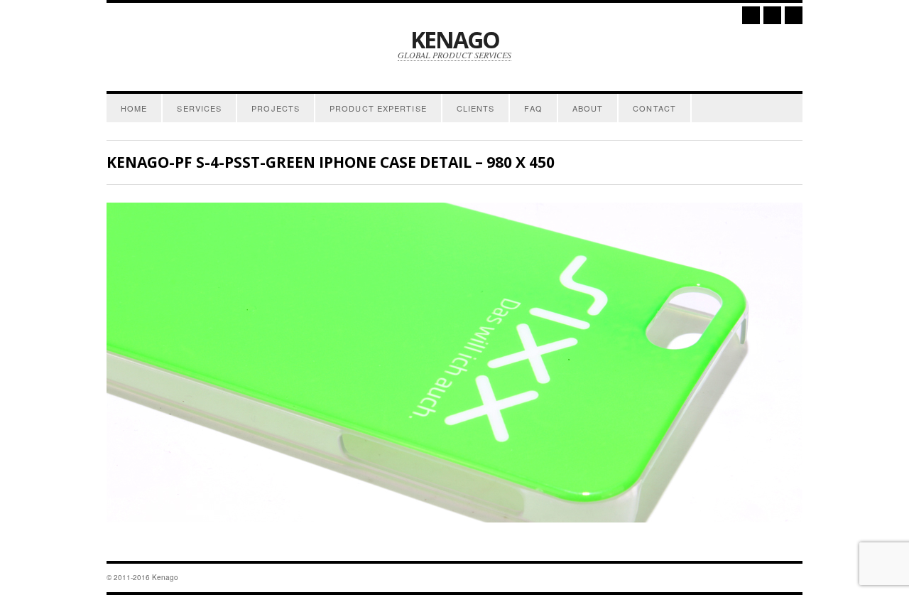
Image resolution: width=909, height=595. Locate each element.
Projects (275, 108)
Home (134, 108)
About (588, 108)
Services (199, 108)
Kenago (454, 39)
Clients (476, 108)
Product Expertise (378, 108)
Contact (654, 108)
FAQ (533, 108)
